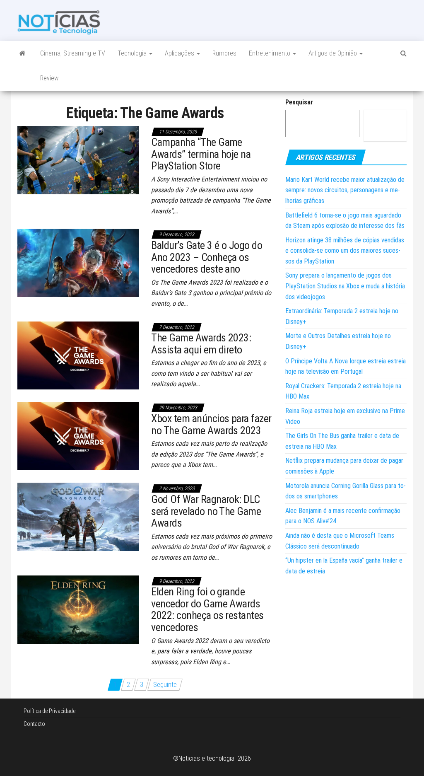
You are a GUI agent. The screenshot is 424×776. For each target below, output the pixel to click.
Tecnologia (133, 53)
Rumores (224, 53)
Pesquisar (299, 102)
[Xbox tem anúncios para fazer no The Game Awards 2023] (78, 436)
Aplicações (180, 53)
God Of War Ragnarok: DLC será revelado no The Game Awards (206, 511)
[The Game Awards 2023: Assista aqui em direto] (78, 355)
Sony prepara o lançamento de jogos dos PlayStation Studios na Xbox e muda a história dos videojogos (345, 285)
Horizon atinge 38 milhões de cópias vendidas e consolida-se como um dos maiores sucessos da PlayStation (344, 250)
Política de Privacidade (49, 711)
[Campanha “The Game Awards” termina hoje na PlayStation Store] (78, 159)
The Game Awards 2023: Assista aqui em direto (201, 343)
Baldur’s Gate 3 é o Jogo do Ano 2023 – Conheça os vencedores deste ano (206, 257)
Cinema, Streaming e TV (72, 53)
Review (49, 78)
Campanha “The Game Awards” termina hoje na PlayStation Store (201, 154)
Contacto (34, 723)
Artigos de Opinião (333, 53)
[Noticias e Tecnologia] (22, 53)
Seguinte (165, 685)
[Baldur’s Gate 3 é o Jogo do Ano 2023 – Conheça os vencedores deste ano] (78, 262)
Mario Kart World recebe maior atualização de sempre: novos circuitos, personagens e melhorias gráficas (345, 190)
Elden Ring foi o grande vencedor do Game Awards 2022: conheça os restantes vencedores (207, 609)
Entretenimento (270, 53)
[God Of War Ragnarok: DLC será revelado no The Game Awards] (78, 516)
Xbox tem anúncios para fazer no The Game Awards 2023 (211, 424)
